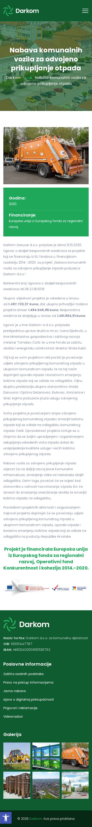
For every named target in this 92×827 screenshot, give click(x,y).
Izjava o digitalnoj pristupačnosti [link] (28, 699)
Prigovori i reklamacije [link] (20, 708)
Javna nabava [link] (14, 691)
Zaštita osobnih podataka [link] (23, 674)
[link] (6, 818)
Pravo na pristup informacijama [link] (28, 682)
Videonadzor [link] (13, 716)
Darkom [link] (35, 818)
